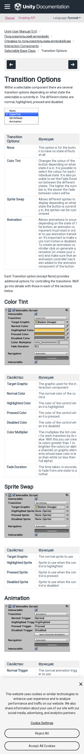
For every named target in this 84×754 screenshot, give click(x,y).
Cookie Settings (42, 723)
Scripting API (26, 18)
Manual (10, 18)
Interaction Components (21, 46)
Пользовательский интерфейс (26, 36)
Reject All (42, 733)
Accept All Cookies (42, 746)
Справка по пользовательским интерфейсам (37, 41)
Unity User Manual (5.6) (20, 31)
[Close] (81, 684)
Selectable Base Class (20, 51)
